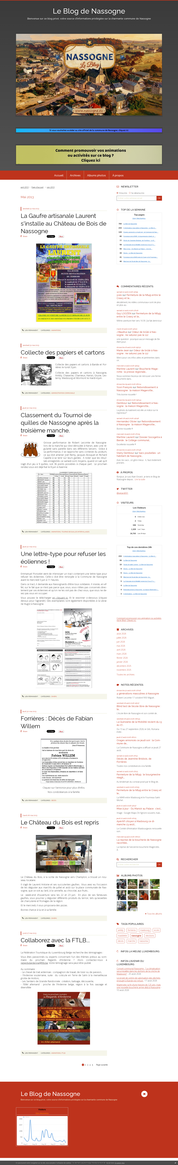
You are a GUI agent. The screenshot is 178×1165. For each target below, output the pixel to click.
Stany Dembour (125, 453)
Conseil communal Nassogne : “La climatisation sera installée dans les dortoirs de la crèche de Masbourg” (138, 971)
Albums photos (96, 175)
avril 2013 (25, 187)
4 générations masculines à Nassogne (138, 693)
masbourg (145, 930)
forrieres (132, 930)
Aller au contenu (8, 2)
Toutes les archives (125, 674)
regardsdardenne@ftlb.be (34, 962)
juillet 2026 (121, 637)
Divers (54, 696)
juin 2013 (50, 187)
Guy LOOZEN (124, 313)
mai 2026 (121, 645)
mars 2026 (122, 653)
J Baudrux (122, 332)
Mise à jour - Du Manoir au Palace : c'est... (139, 808)
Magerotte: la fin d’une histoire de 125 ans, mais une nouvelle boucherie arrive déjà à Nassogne (139, 986)
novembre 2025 (124, 670)
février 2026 (122, 657)
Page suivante (102, 1065)
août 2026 (121, 633)
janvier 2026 (122, 662)
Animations (56, 330)
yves (119, 295)
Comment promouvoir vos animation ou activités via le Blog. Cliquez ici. (139, 619)
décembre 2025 (124, 666)
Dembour (122, 403)
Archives (75, 175)
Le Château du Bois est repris (60, 822)
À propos (118, 175)
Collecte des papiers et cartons (63, 352)
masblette (122, 935)
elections (150, 935)
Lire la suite (140, 479)
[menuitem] (59, 175)
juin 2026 (121, 641)
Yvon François (124, 387)
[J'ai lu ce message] (175, 1163)
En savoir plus (119, 1163)
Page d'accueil (37, 187)
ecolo (156, 930)
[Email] (144, 1094)
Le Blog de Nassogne (89, 11)
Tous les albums (154, 913)
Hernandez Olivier (127, 421)
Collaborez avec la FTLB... (55, 940)
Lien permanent (31, 330)
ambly (120, 930)
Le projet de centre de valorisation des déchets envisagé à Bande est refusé (138, 979)
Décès (53, 800)
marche (131, 941)
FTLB (63, 1053)
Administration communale (63, 393)
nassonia (143, 941)
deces (121, 941)
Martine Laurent (126, 368)
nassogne (136, 935)
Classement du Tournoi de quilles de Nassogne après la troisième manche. (60, 423)
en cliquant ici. (60, 597)
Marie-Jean (123, 350)
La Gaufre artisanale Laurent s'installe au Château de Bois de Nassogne (63, 223)
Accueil (58, 175)
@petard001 (122, 493)
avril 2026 (121, 649)
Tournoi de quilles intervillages (75, 532)
